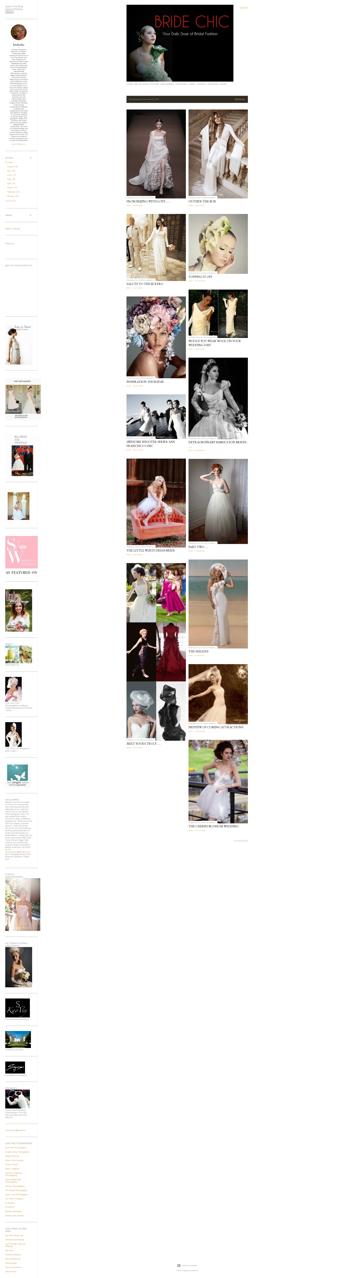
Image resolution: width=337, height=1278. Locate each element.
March (12, 187)
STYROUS (9, 1207)
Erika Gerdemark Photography (13, 1180)
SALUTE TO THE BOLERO (145, 284)
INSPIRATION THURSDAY (145, 382)
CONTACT (201, 84)
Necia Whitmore (13, 1259)
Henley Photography (14, 1186)
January (12, 196)
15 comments (138, 386)
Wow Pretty (10, 1271)
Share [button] (129, 205)
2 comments (199, 551)
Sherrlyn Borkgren (13, 1211)
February (13, 192)
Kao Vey (9, 1250)
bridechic (18, 45)
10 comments (200, 281)
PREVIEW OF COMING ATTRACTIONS (216, 727)
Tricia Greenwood (13, 1267)
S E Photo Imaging (14, 1199)
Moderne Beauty (13, 1255)
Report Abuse (12, 228)
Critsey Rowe (11, 1164)
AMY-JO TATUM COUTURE (146, 84)
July (11, 171)
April (11, 183)
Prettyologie (11, 1263)
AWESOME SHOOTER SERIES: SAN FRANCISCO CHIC (151, 444)
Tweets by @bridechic (15, 1130)
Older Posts (241, 841)
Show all (240, 99)
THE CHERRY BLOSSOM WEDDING (214, 826)
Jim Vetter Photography (16, 1190)
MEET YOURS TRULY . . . (143, 744)
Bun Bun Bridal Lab (14, 1235)
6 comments (199, 349)
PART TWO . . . (198, 547)
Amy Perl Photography (15, 1148)
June (11, 175)
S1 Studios (10, 1203)
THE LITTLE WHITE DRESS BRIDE (151, 550)
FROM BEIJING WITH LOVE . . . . (149, 201)
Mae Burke (194, 1270)
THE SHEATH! (199, 651)
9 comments (199, 655)
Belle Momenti (12, 1156)
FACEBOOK (213, 84)
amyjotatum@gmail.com (17, 852)
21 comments (200, 830)
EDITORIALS (181, 84)
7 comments (137, 288)
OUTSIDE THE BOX (202, 201)
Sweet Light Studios (14, 1215)
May (11, 179)
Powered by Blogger (189, 1265)
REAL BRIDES (167, 84)
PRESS (192, 84)
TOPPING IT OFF (200, 277)
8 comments (138, 205)
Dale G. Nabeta (12, 1169)
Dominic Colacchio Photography (13, 1174)
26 (8, 162)
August (12, 166)
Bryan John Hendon (14, 1160)
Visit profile (19, 144)
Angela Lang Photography (17, 1152)
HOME (130, 84)
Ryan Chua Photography (16, 1194)
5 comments (199, 205)
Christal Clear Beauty (14, 1240)
